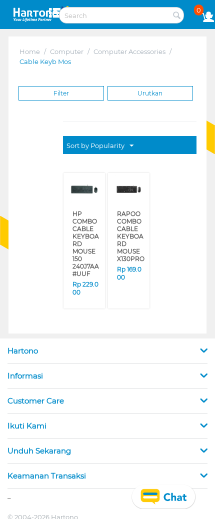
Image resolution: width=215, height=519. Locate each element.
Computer (67, 52)
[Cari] (177, 16)
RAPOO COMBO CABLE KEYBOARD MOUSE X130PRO (129, 229)
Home (30, 52)
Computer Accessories (130, 52)
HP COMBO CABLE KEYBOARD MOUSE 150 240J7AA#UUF (85, 236)
